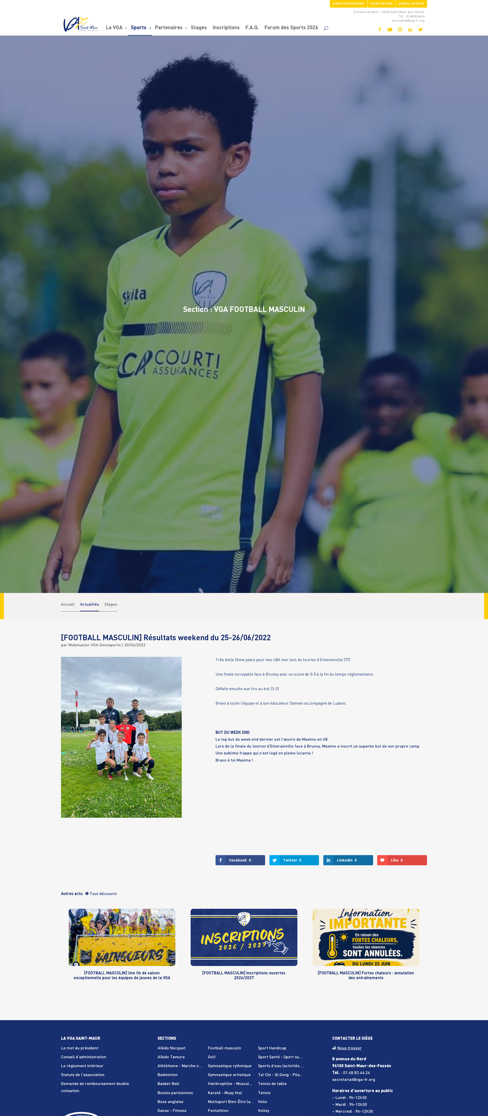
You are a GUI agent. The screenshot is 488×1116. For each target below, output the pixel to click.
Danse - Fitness (172, 1111)
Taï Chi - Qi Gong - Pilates (282, 1075)
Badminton (168, 1075)
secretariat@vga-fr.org (353, 1080)
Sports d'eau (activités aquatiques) (290, 1066)
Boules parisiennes (175, 1093)
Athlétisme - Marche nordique (185, 1066)
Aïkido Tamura (171, 1057)
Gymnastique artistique (229, 1075)
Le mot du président (79, 1048)
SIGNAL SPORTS (411, 3)
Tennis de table (272, 1084)
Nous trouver (349, 1048)
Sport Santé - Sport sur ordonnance (291, 1057)
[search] (326, 28)
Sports (138, 28)
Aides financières (348, 3)
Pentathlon (218, 1111)
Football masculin (224, 1048)
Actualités (89, 605)
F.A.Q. (252, 28)
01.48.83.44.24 (356, 1073)
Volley (263, 1111)
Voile (262, 1102)
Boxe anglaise (171, 1102)
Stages (199, 28)
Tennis (264, 1093)
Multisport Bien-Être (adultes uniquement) (247, 1102)
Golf (212, 1057)
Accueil (67, 605)
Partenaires (168, 28)
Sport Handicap (272, 1048)
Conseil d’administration (83, 1057)
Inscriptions (226, 28)
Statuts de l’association (82, 1075)
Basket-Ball (168, 1084)
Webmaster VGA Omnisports (94, 645)
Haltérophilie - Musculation (233, 1084)
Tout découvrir (103, 894)
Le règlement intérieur (82, 1066)
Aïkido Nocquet (172, 1048)
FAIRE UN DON (381, 3)
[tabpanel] (122, 949)
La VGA (114, 28)
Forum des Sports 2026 (291, 28)
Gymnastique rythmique (230, 1066)
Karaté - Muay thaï (225, 1093)
